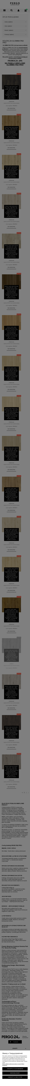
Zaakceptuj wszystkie (15, 1077)
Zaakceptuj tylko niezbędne (15, 1068)
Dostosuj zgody (15, 1073)
